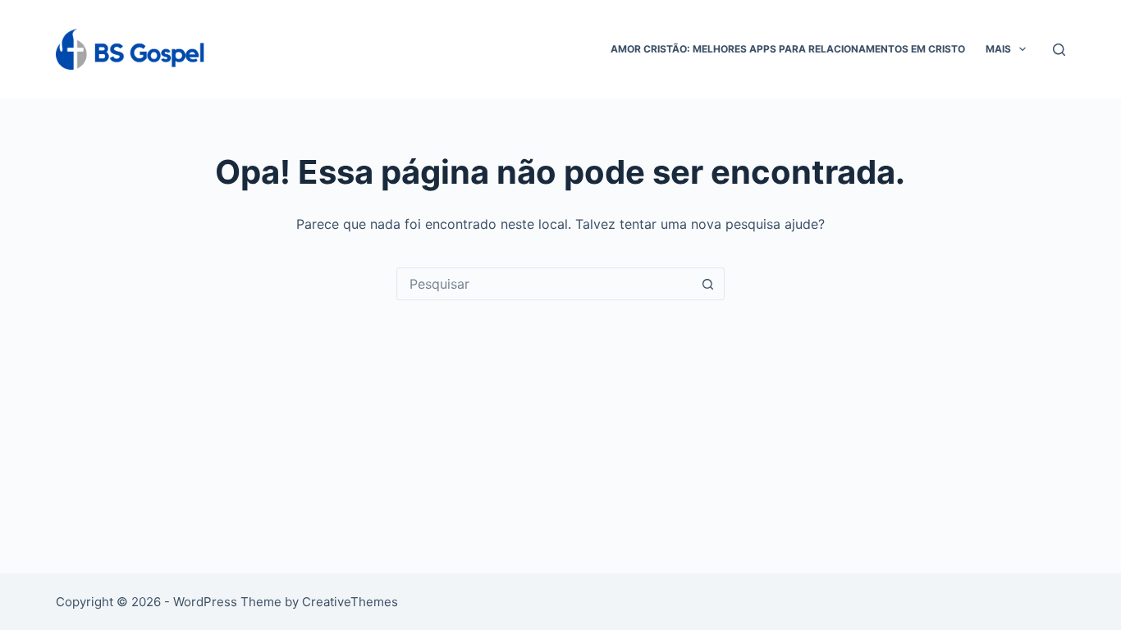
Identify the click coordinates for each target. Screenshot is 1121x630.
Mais (998, 49)
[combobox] (545, 283)
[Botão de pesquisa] (708, 283)
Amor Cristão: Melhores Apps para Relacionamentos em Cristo (788, 49)
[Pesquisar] (1059, 49)
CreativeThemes (350, 601)
